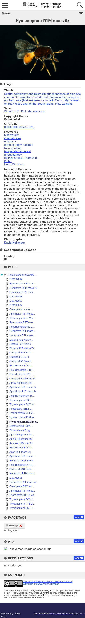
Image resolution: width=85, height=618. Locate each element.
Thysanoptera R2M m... (22, 404)
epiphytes (10, 141)
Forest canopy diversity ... (22, 275)
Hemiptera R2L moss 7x (23, 482)
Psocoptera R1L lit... (20, 408)
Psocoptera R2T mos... (22, 322)
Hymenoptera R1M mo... (23, 421)
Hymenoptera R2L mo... (22, 283)
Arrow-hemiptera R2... (21, 382)
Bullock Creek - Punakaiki (20, 157)
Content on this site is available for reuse (53, 613)
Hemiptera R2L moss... (22, 331)
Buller (8, 161)
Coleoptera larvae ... (20, 309)
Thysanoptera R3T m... (22, 400)
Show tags (12, 525)
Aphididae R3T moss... (22, 313)
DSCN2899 (15, 279)
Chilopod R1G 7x (19, 357)
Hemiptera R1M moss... (22, 473)
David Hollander (14, 242)
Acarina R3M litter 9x (21, 443)
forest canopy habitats (18, 144)
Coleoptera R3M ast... (21, 486)
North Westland (14, 164)
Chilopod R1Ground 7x (22, 378)
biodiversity (11, 134)
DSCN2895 (15, 477)
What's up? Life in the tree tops (24, 111)
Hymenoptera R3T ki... (21, 413)
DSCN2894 (15, 305)
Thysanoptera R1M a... (22, 318)
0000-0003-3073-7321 (19, 127)
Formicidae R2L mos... (22, 292)
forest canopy (13, 154)
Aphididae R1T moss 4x (22, 391)
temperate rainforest (17, 151)
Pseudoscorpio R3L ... (21, 326)
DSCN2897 (15, 300)
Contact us (80, 613)
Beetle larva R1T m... (21, 365)
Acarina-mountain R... (21, 395)
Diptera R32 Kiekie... (21, 339)
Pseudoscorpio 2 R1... (21, 369)
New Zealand (12, 148)
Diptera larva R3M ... (20, 426)
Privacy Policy (6, 613)
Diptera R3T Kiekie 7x (21, 348)
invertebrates (12, 138)
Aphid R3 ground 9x (20, 439)
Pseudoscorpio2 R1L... (22, 464)
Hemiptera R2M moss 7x (23, 287)
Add (77, 517)
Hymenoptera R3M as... (22, 417)
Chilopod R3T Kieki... (21, 352)
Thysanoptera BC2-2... (22, 499)
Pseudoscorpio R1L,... (21, 374)
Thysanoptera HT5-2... (21, 503)
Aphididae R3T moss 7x (22, 387)
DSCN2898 (15, 296)
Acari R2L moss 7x (20, 452)
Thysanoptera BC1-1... (22, 508)
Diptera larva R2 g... (20, 430)
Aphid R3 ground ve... (21, 434)
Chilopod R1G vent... (21, 361)
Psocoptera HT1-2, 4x (21, 495)
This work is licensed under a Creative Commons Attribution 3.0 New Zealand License (47, 582)
